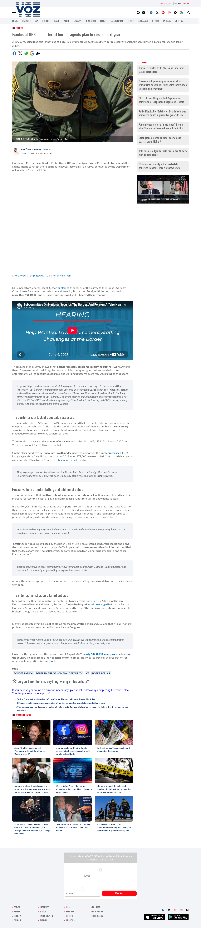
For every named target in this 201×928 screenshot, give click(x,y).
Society (19, 28)
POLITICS (45, 21)
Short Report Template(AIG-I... (30, 275)
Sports (130, 21)
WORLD (66, 21)
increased (115, 452)
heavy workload (67, 460)
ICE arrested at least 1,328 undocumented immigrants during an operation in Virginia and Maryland (114, 827)
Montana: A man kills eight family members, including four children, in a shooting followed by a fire (114, 789)
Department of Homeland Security (59, 673)
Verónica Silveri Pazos (36, 149)
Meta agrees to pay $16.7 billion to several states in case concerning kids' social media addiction (73, 751)
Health (56, 21)
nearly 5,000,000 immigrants (100, 654)
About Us (179, 21)
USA (36, 21)
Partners (167, 21)
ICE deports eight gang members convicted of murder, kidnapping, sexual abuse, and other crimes (60, 703)
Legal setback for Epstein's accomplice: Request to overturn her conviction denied (73, 827)
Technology (143, 21)
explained (63, 287)
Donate (15, 21)
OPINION (155, 21)
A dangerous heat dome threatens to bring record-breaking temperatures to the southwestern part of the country (32, 789)
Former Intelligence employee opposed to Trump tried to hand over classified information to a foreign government (163, 85)
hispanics (26, 21)
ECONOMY (77, 21)
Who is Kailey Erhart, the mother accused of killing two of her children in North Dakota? (74, 789)
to (100, 287)
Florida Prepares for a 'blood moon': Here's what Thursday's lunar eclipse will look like (55, 699)
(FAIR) (52, 661)
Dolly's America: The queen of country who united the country (114, 749)
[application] (163, 189)
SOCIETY (103, 21)
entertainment (117, 21)
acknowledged (99, 604)
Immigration (91, 21)
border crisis (101, 673)
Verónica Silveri (61, 275)
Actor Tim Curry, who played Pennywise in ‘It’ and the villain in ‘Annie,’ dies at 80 (29, 751)
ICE (87, 673)
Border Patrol (23, 673)
